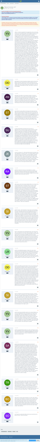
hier (14, 13)
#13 (37, 291)
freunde (14, 431)
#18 (37, 395)
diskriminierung (4, 431)
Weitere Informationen (32, 440)
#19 (37, 412)
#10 (37, 229)
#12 (37, 263)
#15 (37, 327)
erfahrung (9, 431)
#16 (37, 342)
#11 (37, 248)
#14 (37, 310)
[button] (1, 1)
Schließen (37, 440)
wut (17, 431)
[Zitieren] (37, 75)
